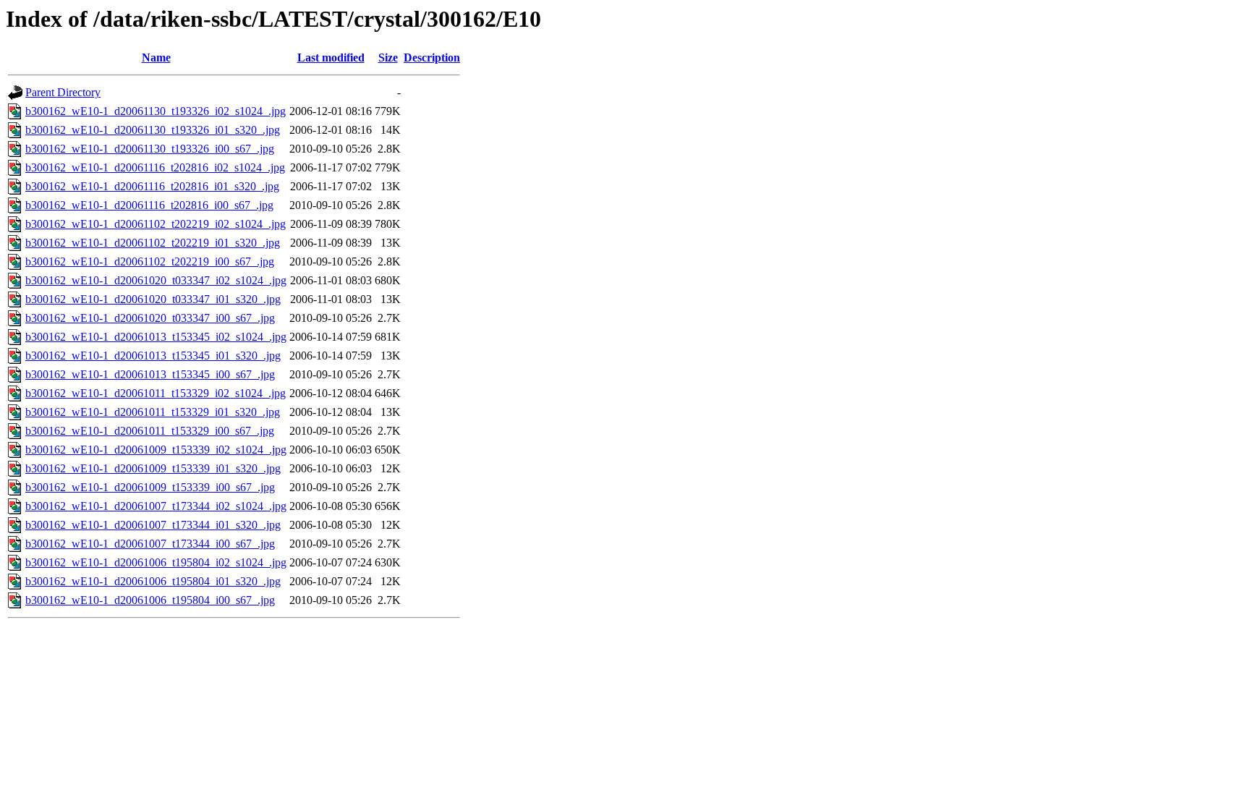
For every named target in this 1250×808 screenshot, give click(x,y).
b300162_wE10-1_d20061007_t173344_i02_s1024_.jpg (155, 506)
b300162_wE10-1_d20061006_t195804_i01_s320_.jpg (153, 581)
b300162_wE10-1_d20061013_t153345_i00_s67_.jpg (150, 374)
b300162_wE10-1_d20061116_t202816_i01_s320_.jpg (152, 186)
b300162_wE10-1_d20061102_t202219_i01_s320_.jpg (152, 243)
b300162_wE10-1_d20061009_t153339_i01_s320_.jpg (153, 468)
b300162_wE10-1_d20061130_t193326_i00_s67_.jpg (149, 149)
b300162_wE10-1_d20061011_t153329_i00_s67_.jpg (149, 431)
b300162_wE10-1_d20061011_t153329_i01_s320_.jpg (152, 412)
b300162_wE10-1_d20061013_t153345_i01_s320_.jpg (153, 355)
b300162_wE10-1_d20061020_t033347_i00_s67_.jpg (150, 318)
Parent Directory (63, 92)
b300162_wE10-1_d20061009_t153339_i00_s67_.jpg (150, 487)
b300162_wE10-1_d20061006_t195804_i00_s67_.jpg (150, 600)
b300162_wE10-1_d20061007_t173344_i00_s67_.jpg (150, 543)
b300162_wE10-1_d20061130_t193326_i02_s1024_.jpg (155, 111)
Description (432, 57)
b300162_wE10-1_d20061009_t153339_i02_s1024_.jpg (155, 449)
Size (388, 57)
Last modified (331, 57)
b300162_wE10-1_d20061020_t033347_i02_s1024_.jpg (155, 280)
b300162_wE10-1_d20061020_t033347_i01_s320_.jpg (153, 299)
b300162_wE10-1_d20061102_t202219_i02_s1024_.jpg (155, 224)
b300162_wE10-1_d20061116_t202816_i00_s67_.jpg (149, 205)
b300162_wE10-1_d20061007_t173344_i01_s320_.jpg (153, 525)
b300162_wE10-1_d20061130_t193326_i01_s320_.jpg (152, 130)
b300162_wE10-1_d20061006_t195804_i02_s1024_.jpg (155, 562)
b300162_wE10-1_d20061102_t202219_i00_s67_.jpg (149, 261)
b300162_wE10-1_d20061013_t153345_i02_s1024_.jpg (155, 337)
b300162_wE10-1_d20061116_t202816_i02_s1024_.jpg (155, 167)
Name (156, 57)
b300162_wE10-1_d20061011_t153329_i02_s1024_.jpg (155, 393)
